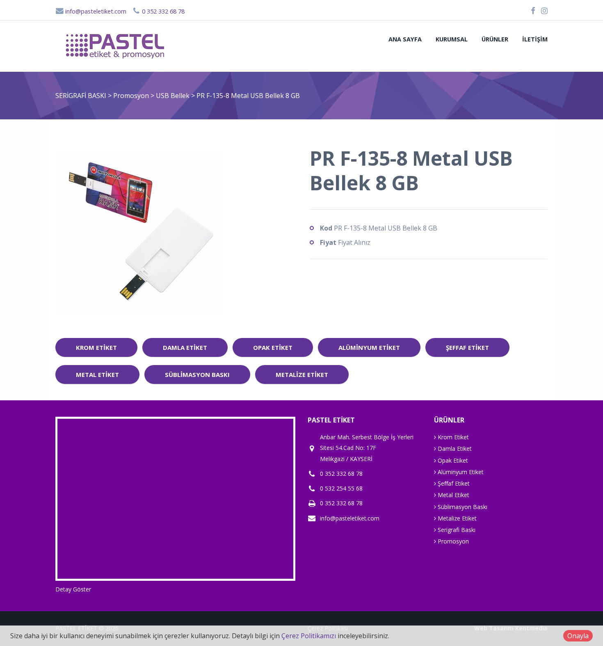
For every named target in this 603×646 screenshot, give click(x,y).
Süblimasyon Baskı (197, 374)
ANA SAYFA (405, 39)
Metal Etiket (97, 374)
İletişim (535, 39)
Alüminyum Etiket (369, 347)
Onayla (578, 635)
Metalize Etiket (302, 374)
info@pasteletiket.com (95, 11)
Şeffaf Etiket (467, 347)
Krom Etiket (96, 347)
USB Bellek (173, 95)
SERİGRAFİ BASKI (80, 95)
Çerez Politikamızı (308, 635)
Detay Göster (73, 589)
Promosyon (132, 95)
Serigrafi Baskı (455, 530)
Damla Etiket (185, 347)
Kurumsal (452, 39)
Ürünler (495, 39)
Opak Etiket (272, 347)
